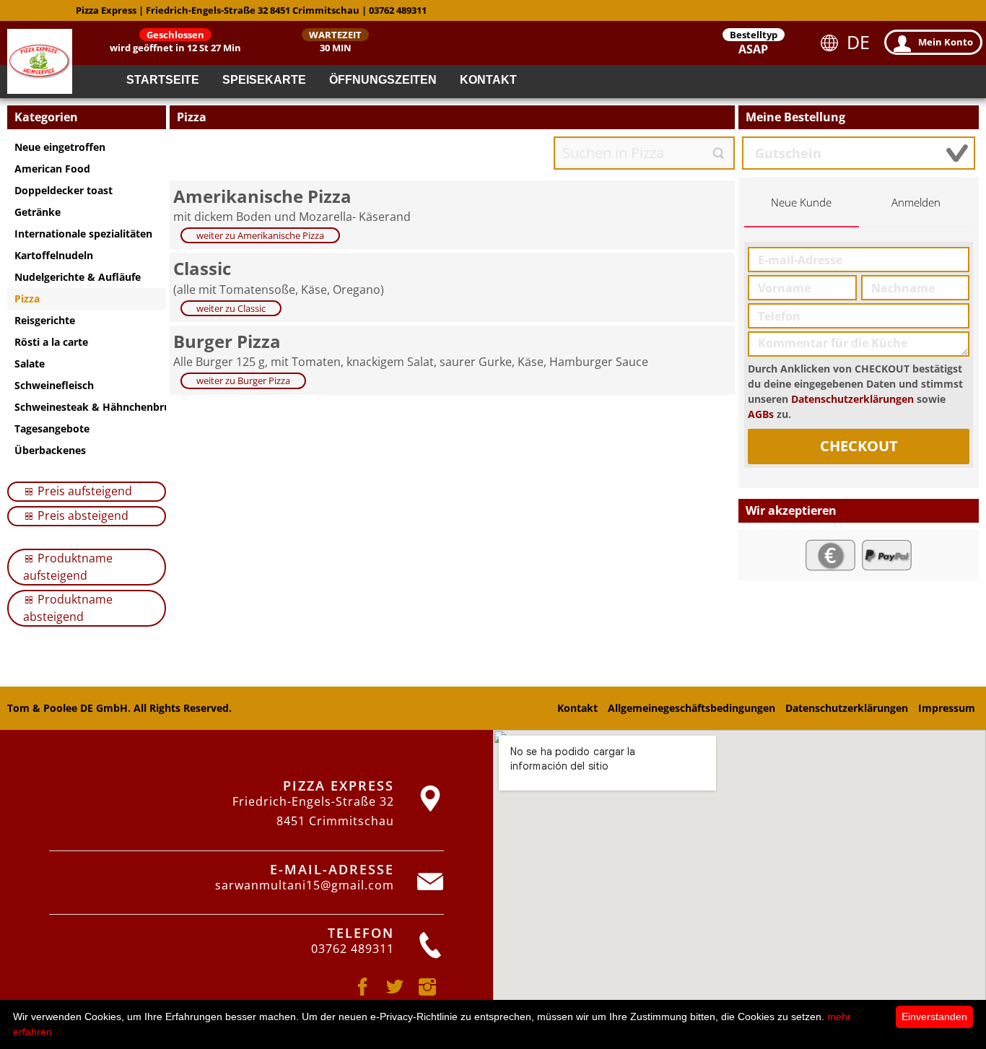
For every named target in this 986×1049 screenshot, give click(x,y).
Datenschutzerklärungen (852, 399)
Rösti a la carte (51, 342)
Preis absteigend (81, 515)
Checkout (859, 446)
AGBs (761, 414)
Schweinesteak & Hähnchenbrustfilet (90, 407)
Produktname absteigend (68, 607)
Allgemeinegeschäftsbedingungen (691, 708)
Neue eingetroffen (59, 147)
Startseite (162, 80)
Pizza (27, 298)
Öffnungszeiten (383, 80)
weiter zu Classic (231, 308)
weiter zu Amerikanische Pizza (260, 235)
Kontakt (488, 80)
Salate (29, 363)
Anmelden (916, 202)
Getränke (37, 212)
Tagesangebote (52, 428)
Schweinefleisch (54, 385)
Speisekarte (264, 80)
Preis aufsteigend (83, 491)
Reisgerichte (44, 320)
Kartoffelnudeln (53, 255)
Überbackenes (50, 450)
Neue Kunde (801, 202)
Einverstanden (934, 1016)
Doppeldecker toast (63, 190)
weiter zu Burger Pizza (243, 380)
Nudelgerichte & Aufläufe (77, 277)
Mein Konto (945, 41)
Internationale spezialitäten (83, 233)
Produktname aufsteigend (68, 566)
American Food (52, 168)
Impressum (946, 708)
